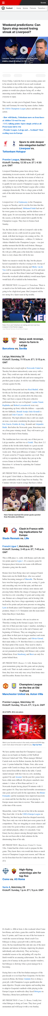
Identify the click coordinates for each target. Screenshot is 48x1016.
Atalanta (27, 978)
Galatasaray (23, 202)
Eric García (6, 424)
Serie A (6, 887)
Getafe (30, 442)
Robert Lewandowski (22, 405)
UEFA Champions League (15, 108)
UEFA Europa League (31, 814)
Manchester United (13, 694)
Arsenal (19, 777)
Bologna (37, 991)
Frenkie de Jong (18, 424)
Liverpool (24, 148)
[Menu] (3, 2)
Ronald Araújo (22, 411)
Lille (26, 538)
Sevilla (23, 348)
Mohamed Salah (29, 208)
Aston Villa (36, 694)
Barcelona (8, 348)
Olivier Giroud (37, 638)
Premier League (10, 159)
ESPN (13, 2)
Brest (32, 654)
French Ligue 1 (10, 546)
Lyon (4, 607)
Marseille (28, 579)
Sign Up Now (37, 745)
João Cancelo (17, 414)
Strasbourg (21, 654)
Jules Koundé (34, 411)
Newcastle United (33, 368)
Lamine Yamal (37, 402)
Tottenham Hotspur (14, 151)
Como (5, 879)
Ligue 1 (20, 561)
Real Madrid (33, 389)
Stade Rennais (11, 538)
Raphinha (6, 405)
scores (43, 3)
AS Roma (19, 879)
